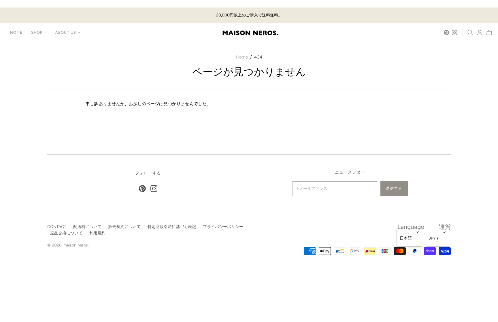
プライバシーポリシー (223, 226)
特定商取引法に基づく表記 (172, 226)
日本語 (406, 238)
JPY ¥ (434, 238)
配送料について (87, 226)
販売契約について (124, 226)
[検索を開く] (470, 32)
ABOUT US (65, 32)
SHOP (37, 32)
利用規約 (97, 233)
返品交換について (66, 233)
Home (242, 57)
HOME (16, 32)
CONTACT (56, 226)
